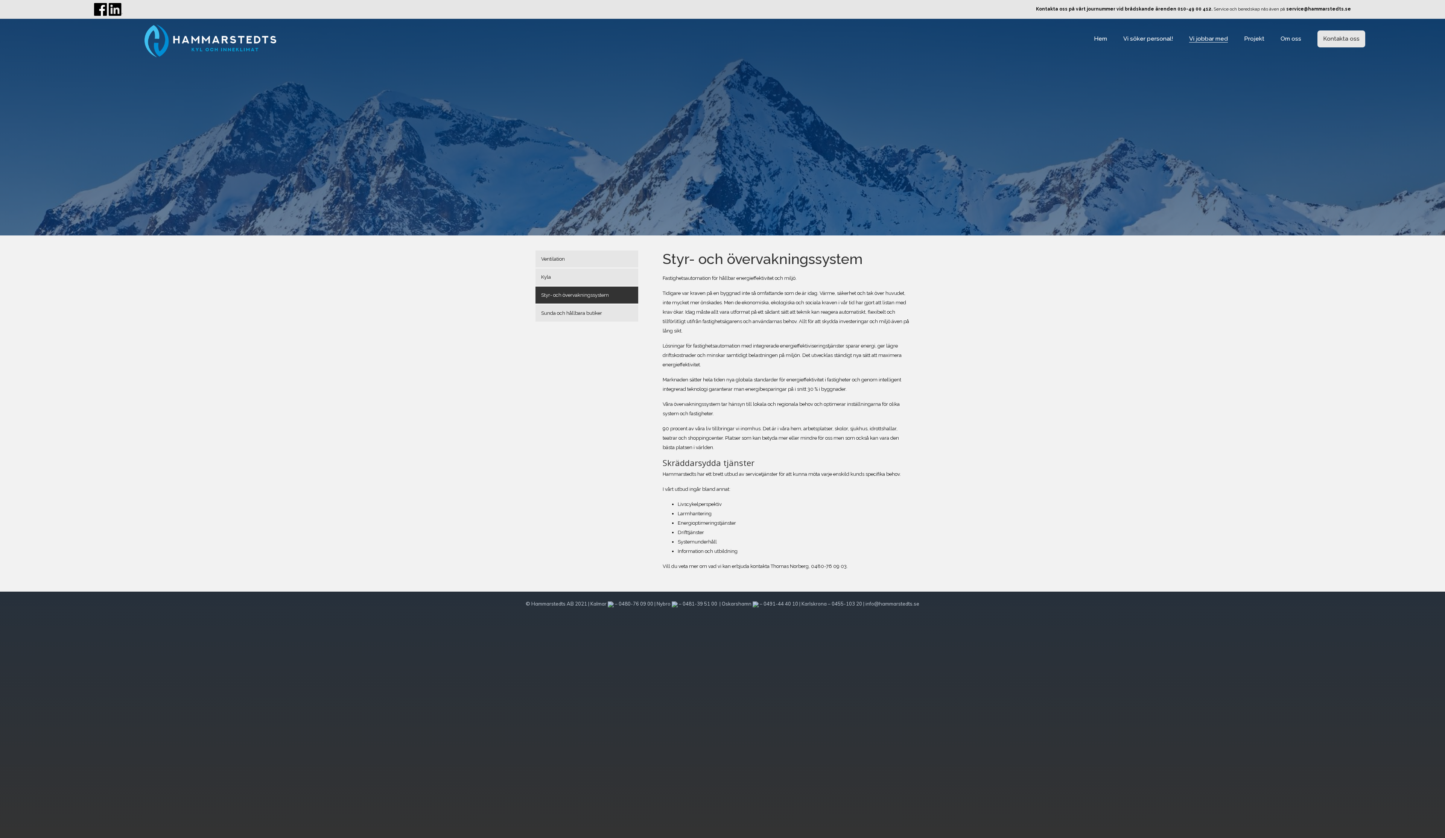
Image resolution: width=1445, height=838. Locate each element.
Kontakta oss (1341, 38)
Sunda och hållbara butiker (571, 313)
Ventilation (553, 259)
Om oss (1291, 38)
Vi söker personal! (1148, 38)
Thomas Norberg (790, 566)
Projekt (1254, 38)
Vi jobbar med (1208, 38)
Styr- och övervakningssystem (575, 295)
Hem (1100, 38)
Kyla (546, 277)
